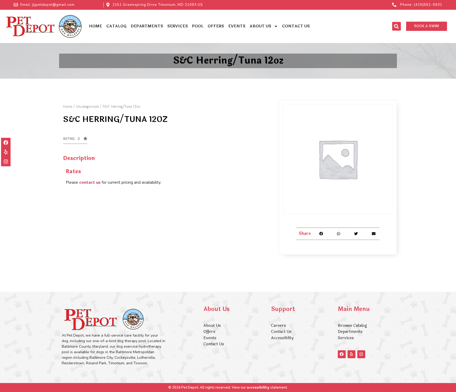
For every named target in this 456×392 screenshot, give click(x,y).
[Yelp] (6, 152)
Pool (197, 26)
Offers (216, 26)
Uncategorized (87, 106)
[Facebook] (6, 142)
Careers (278, 326)
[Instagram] (6, 161)
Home (95, 26)
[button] (396, 26)
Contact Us (296, 26)
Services (177, 26)
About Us (260, 26)
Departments (147, 26)
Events (236, 26)
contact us (90, 183)
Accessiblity (282, 338)
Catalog (116, 26)
